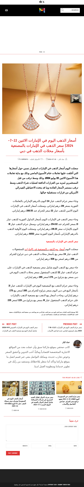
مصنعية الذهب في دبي (47, 315)
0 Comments (24, 159)
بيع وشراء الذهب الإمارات (69, 312)
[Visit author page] (77, 344)
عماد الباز (61, 159)
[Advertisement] (42, 32)
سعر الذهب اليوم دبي (56, 312)
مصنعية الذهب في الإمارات (59, 315)
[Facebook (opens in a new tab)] (40, 2)
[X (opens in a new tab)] (43, 2)
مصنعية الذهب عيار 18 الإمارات (20, 312)
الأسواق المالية (35, 159)
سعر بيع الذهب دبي (34, 312)
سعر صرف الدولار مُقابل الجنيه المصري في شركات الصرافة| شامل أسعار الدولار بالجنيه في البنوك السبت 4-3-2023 (42, 401)
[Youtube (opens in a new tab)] (6, 10)
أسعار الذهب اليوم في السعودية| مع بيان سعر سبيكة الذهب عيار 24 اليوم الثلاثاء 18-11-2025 (15, 402)
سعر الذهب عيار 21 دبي (45, 312)
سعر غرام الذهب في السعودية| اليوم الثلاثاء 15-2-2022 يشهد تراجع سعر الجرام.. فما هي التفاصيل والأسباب (69, 400)
